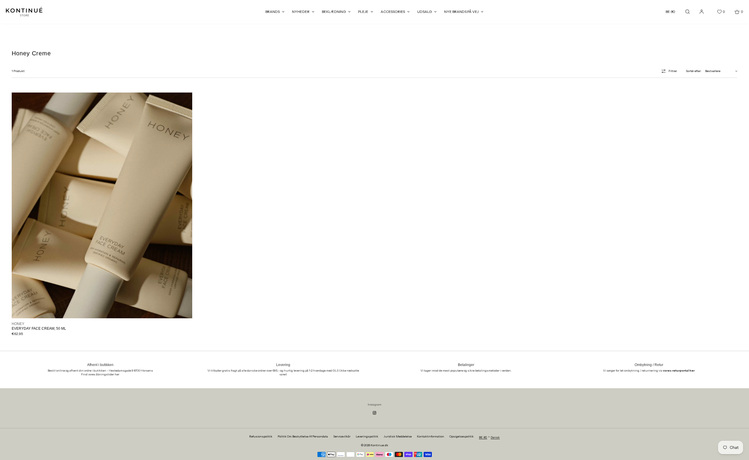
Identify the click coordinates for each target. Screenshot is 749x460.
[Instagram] (374, 412)
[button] (688, 11)
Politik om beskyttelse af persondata (303, 436)
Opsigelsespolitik (461, 436)
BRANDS (272, 11)
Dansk (495, 437)
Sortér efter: (694, 71)
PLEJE (363, 11)
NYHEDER (301, 11)
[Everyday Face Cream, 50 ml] (102, 205)
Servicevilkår (342, 436)
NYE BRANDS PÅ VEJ (461, 11)
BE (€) (670, 11)
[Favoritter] (715, 12)
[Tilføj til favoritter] (19, 100)
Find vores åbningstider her (100, 374)
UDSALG (424, 11)
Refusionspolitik (260, 436)
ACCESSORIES (393, 11)
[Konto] (701, 11)
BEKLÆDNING (334, 11)
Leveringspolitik (367, 436)
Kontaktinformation (430, 436)
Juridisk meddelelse (398, 436)
